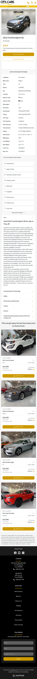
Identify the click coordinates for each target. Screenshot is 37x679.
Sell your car (18, 601)
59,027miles (31, 516)
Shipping (18, 606)
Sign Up (18, 659)
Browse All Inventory (18, 54)
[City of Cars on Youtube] (18, 552)
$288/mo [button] (31, 368)
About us (18, 596)
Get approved (18, 610)
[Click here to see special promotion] (18, 6)
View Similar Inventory (18, 59)
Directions (18, 615)
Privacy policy (18, 620)
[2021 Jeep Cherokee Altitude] (18, 496)
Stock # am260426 (6, 409)
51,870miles (31, 414)
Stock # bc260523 (6, 460)
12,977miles (31, 363)
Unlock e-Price (19, 376)
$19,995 (5, 519)
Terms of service (18, 625)
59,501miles (31, 465)
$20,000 (5, 468)
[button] (28, 2)
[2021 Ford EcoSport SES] (18, 342)
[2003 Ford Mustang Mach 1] (18, 394)
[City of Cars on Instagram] (22, 552)
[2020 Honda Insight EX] (18, 444)
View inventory (18, 591)
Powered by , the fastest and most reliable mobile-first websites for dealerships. (18, 671)
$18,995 (5, 417)
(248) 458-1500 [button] (20, 569)
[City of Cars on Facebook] (15, 552)
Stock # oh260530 (6, 358)
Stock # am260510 (6, 511)
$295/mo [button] (31, 470)
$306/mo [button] (31, 419)
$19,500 (5, 366)
